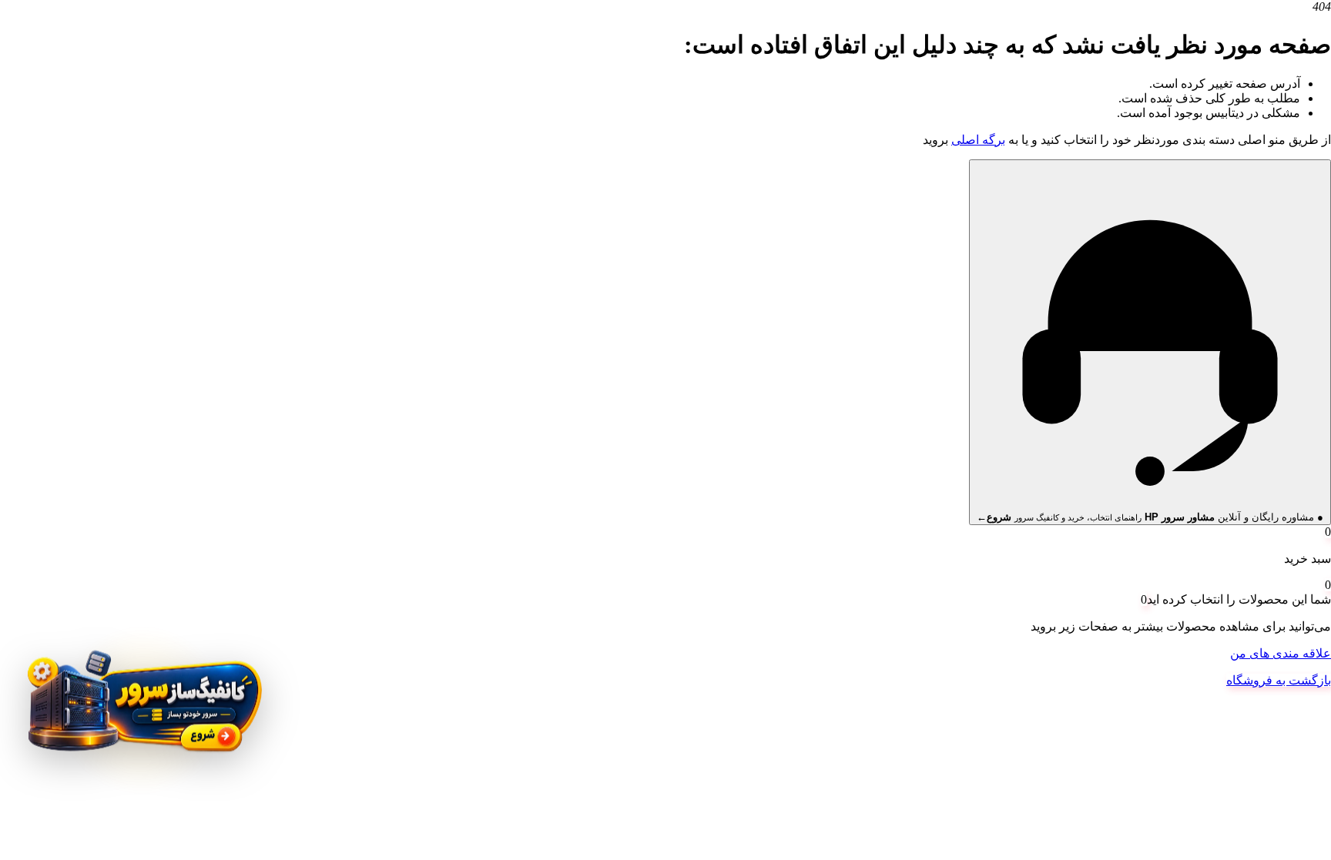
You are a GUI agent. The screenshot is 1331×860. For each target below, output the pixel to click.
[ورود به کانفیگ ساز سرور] (142, 711)
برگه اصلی (978, 139)
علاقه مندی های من (1280, 653)
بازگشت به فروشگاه (1278, 680)
